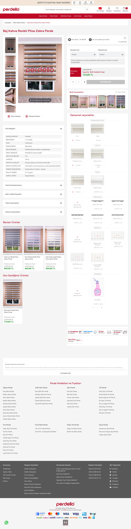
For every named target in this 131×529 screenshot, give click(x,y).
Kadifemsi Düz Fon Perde (11, 444)
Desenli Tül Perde (105, 413)
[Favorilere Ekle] (125, 38)
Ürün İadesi (28, 481)
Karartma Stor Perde (73, 401)
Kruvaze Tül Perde (105, 401)
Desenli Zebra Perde (9, 404)
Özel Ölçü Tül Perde (105, 407)
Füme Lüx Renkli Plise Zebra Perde (11, 258)
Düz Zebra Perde (8, 391)
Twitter (114, 472)
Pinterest (115, 481)
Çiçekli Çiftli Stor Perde (42, 398)
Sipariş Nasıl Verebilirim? (64, 477)
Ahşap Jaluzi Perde (105, 435)
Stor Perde (77, 16)
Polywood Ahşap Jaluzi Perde (108, 432)
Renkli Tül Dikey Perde (74, 432)
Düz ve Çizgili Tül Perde (106, 404)
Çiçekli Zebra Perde (9, 407)
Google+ (115, 478)
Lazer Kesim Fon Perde (10, 453)
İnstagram (115, 484)
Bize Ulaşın (6, 478)
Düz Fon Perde (7, 435)
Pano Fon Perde (8, 450)
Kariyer (5, 481)
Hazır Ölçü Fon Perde (10, 429)
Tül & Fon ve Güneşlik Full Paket (45, 432)
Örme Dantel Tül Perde (106, 394)
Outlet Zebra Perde (9, 419)
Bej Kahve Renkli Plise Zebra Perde (11, 311)
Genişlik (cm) (74, 50)
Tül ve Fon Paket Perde (42, 429)
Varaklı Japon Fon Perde (11, 438)
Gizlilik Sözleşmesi (30, 472)
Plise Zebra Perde (9, 398)
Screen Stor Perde (73, 398)
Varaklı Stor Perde (73, 407)
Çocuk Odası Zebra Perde (11, 416)
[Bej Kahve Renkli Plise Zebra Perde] (10, 45)
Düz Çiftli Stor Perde (41, 391)
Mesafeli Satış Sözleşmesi (32, 487)
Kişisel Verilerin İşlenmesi (32, 484)
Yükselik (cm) (102, 50)
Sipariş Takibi (7, 472)
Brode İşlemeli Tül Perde (107, 398)
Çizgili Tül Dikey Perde (74, 429)
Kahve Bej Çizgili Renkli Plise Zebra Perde (53, 258)
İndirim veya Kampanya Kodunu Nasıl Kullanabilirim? (68, 470)
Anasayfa (8, 23)
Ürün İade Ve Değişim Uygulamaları (68, 483)
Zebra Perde (43, 16)
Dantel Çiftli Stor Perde (42, 401)
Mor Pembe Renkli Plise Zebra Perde (32, 258)
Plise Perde (54, 16)
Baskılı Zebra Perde (9, 401)
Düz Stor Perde (72, 391)
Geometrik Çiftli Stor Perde (44, 404)
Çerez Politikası (29, 490)
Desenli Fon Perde (9, 447)
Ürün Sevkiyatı (29, 475)
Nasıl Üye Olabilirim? (63, 474)
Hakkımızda (6, 469)
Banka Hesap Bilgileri (31, 478)
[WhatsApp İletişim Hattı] (6, 522)
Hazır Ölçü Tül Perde (105, 391)
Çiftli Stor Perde (66, 16)
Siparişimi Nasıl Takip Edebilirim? (66, 480)
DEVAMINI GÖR (65, 373)
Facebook (114, 469)
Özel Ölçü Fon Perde (9, 441)
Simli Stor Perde (72, 404)
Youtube (115, 487)
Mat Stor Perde (72, 394)
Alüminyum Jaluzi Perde (106, 429)
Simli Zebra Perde (9, 410)
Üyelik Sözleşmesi (30, 469)
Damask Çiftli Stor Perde (43, 394)
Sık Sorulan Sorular (9, 475)
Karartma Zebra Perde (10, 413)
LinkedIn (114, 475)
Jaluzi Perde (88, 16)
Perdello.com (71, 508)
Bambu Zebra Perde (9, 394)
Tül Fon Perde (7, 432)
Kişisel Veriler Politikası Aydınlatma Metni (37, 493)
